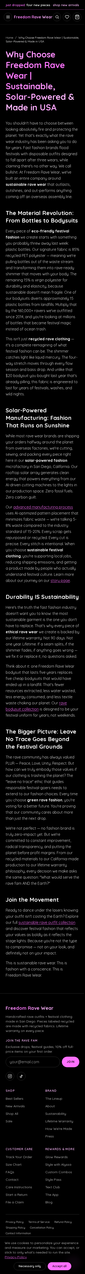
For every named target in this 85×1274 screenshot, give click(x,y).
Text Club (52, 1187)
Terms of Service (39, 1222)
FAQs (10, 1172)
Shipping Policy (15, 1227)
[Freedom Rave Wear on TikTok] (21, 1076)
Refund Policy (63, 1222)
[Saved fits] (67, 17)
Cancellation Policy (42, 1227)
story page (60, 580)
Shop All (12, 1114)
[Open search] (57, 17)
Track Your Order (19, 1157)
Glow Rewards (56, 1157)
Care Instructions (19, 1187)
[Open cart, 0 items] (77, 16)
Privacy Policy (15, 1222)
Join (71, 1061)
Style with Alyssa (58, 1164)
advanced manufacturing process (43, 507)
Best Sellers (14, 1098)
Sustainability (55, 1114)
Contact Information (18, 1233)
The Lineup (53, 1098)
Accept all (59, 1266)
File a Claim (15, 1202)
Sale (9, 1121)
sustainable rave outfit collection (46, 922)
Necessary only (30, 1266)
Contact (12, 1179)
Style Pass (53, 1179)
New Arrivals (15, 1106)
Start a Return (16, 1195)
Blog (48, 1202)
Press (49, 1136)
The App (52, 1195)
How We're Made (58, 1129)
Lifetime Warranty (59, 1121)
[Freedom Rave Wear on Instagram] (10, 1076)
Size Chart (13, 1164)
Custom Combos (58, 1172)
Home (9, 37)
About (50, 1106)
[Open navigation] (8, 17)
